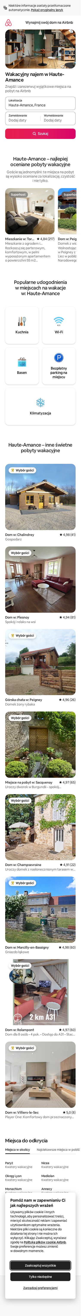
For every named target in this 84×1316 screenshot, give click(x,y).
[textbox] (23, 120)
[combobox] (40, 105)
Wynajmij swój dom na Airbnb (49, 22)
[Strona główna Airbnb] (8, 22)
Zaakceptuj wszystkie (40, 1265)
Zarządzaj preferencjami (40, 1288)
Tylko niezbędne (40, 1277)
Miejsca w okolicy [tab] (17, 1150)
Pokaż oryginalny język (47, 10)
